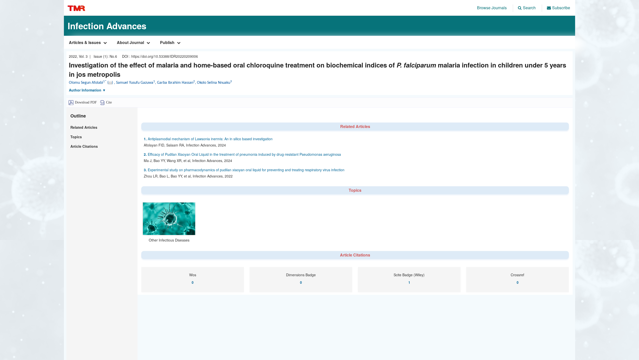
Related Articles (83, 127)
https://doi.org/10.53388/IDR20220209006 (164, 56)
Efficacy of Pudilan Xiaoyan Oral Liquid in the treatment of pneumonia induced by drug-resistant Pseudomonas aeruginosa (242, 154)
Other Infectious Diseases (169, 240)
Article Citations (84, 146)
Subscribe (561, 7)
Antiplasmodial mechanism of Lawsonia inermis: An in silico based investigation (208, 138)
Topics (76, 136)
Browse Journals (492, 7)
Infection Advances (107, 26)
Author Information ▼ (87, 90)
